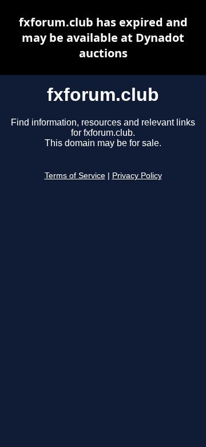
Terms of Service (75, 175)
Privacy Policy (137, 175)
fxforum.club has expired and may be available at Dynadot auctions (103, 37)
